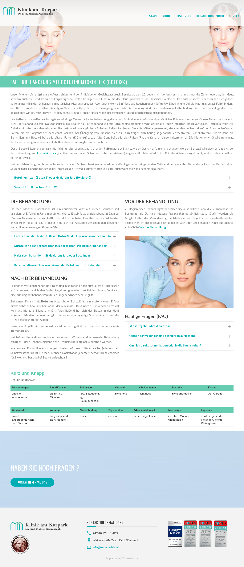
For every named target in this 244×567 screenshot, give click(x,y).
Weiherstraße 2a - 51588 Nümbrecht (116, 540)
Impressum (113, 558)
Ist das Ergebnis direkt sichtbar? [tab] (150, 326)
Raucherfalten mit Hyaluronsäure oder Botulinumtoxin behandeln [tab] (58, 265)
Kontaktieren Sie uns (32, 482)
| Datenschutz (129, 558)
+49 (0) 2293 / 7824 (105, 533)
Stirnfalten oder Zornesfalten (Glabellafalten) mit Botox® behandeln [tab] (61, 245)
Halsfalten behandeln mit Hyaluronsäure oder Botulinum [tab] (52, 255)
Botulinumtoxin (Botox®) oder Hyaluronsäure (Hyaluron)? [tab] (52, 177)
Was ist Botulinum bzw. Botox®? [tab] (35, 187)
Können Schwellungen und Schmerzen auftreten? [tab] (162, 335)
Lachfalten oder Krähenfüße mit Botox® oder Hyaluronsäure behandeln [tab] (62, 236)
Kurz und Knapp (27, 373)
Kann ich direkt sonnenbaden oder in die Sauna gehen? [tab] (165, 345)
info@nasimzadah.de (106, 547)
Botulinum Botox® (23, 380)
